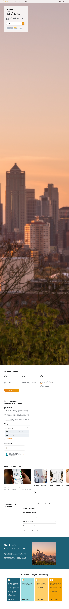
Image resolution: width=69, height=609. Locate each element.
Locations (31, 1)
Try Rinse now (11, 390)
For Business (26, 1)
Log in (64, 1)
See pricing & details (8, 438)
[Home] (5, 1)
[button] (51, 382)
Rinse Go (20, 1)
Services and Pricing (13, 1)
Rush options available (44, 383)
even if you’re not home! (14, 385)
